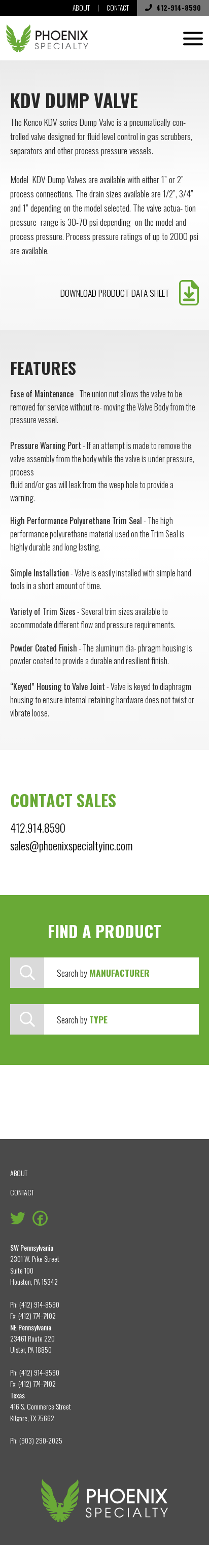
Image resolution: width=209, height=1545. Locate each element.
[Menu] (193, 38)
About (81, 8)
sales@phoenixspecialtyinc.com (71, 845)
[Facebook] (40, 1217)
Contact (118, 8)
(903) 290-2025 (40, 1440)
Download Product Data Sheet (114, 292)
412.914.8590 (37, 827)
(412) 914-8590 (39, 1304)
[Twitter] (17, 1217)
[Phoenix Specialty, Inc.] (47, 38)
